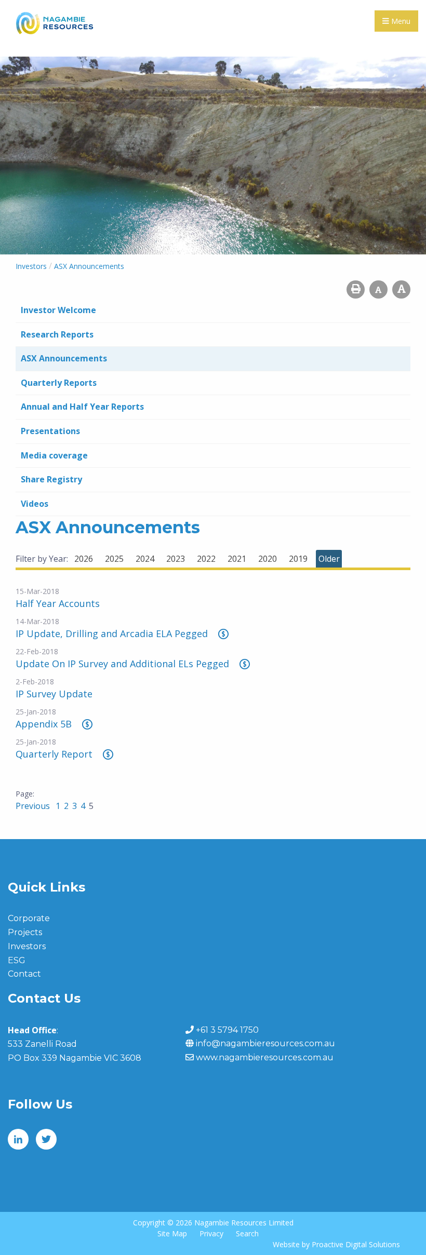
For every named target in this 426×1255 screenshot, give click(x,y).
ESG (16, 960)
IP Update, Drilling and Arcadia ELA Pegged (112, 633)
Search (247, 1233)
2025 (114, 558)
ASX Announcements (64, 358)
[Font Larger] (401, 289)
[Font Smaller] (378, 289)
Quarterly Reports (59, 382)
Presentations (50, 431)
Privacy (211, 1233)
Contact (24, 974)
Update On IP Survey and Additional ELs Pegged (122, 663)
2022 (206, 558)
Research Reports (57, 334)
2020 (267, 558)
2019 (298, 558)
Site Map (172, 1233)
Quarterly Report (54, 754)
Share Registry (51, 479)
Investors (27, 946)
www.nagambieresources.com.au (265, 1057)
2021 (237, 558)
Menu (399, 21)
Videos (34, 503)
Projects (25, 932)
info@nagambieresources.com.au (265, 1043)
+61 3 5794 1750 (227, 1030)
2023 (175, 558)
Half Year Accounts (58, 603)
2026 (83, 558)
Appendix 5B (44, 724)
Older (329, 558)
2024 (145, 558)
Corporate (29, 918)
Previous (34, 806)
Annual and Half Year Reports (82, 406)
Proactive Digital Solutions (356, 1244)
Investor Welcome (58, 310)
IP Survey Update (54, 693)
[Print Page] (356, 289)
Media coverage (54, 455)
